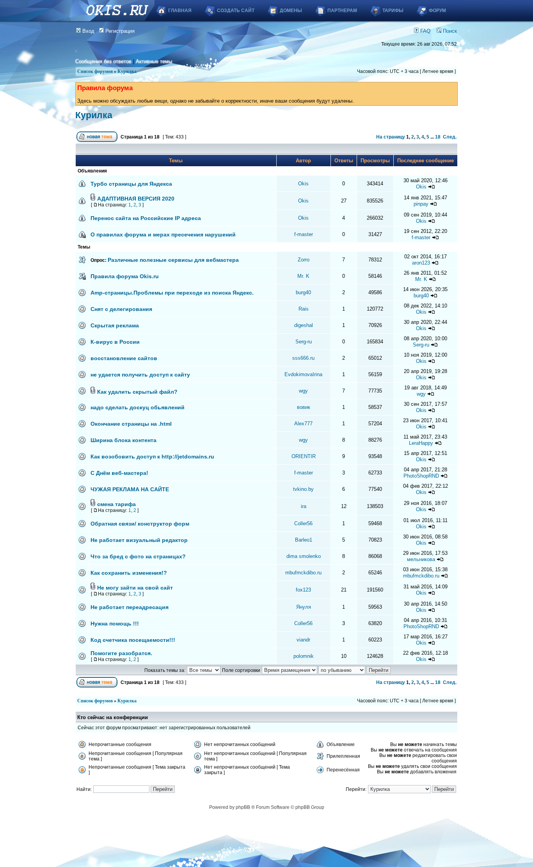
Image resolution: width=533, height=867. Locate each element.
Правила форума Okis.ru (125, 276)
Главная (180, 10)
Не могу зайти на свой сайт (135, 588)
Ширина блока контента (123, 440)
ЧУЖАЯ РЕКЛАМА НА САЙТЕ (130, 489)
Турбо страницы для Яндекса (131, 184)
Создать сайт (235, 10)
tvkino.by (303, 489)
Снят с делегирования (121, 309)
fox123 (303, 590)
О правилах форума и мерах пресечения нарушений (163, 234)
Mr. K (303, 276)
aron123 (421, 263)
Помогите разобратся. (121, 653)
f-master (303, 234)
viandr (303, 640)
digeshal (303, 325)
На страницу (390, 137)
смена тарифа (116, 504)
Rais (303, 309)
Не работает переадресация (130, 607)
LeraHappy (421, 443)
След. (450, 137)
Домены (291, 10)
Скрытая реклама (115, 325)
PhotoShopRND (421, 476)
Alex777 (303, 423)
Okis (303, 184)
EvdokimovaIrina (303, 374)
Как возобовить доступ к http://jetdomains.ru (152, 456)
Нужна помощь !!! (115, 623)
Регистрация (119, 31)
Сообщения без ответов (103, 61)
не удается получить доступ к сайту (140, 374)
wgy (303, 391)
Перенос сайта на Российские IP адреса (146, 218)
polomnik (303, 656)
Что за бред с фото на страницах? (138, 556)
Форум (437, 10)
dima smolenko (303, 556)
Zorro (303, 260)
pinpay (421, 204)
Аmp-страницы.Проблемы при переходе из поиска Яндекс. (172, 293)
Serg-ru (303, 342)
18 (438, 137)
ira (303, 506)
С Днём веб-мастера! (119, 473)
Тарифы (392, 10)
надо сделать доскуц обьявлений (138, 407)
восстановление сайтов (124, 358)
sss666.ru (303, 358)
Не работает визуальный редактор (139, 540)
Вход (87, 31)
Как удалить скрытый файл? (137, 392)
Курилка (127, 71)
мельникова (421, 559)
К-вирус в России (115, 342)
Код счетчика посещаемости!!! (133, 640)
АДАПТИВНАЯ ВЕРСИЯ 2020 (135, 198)
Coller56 (303, 523)
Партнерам (342, 10)
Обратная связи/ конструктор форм (140, 524)
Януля (303, 607)
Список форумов (95, 71)
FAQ (424, 31)
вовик (303, 407)
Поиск (449, 31)
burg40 (303, 292)
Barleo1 (303, 540)
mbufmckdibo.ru (303, 573)
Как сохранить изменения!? (129, 573)
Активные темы (154, 61)
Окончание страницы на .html (131, 424)
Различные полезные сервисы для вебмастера (173, 260)
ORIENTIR (303, 456)
